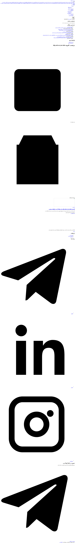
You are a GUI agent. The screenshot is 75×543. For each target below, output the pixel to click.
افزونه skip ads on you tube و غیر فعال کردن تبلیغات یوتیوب (62, 209)
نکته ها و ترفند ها (70, 9)
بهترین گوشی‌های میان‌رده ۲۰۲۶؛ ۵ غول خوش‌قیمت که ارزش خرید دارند (62, 32)
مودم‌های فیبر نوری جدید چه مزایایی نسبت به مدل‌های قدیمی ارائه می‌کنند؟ (46, 2)
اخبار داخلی (69, 7)
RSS (74, 231)
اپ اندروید (69, 12)
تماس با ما (69, 19)
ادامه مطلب (72, 213)
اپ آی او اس (69, 11)
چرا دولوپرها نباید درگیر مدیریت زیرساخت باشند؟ (66, 30)
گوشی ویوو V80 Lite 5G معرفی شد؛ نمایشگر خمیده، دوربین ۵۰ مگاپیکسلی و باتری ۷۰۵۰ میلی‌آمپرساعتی (58, 35)
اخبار (72, 6)
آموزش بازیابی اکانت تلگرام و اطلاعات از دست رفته (28, 2)
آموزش (74, 207)
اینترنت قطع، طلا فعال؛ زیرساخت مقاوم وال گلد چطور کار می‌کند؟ (63, 37)
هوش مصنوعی (71, 15)
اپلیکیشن (71, 10)
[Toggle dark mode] (71, 19)
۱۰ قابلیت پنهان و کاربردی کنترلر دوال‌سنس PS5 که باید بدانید (66, 2)
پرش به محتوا (73, 0)
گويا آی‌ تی (60, 542)
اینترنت (72, 14)
